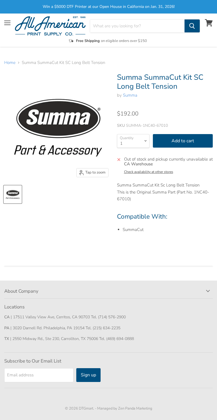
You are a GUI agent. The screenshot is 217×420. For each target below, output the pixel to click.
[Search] (192, 25)
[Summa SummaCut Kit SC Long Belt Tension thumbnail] (13, 194)
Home (10, 62)
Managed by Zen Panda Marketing (124, 408)
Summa (130, 95)
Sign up (88, 375)
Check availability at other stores (148, 172)
